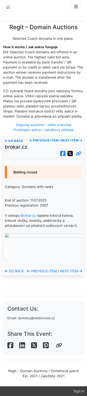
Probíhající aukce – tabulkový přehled (43, 130)
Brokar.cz (28, 215)
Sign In (78, 391)
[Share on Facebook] (10, 345)
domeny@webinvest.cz (36, 318)
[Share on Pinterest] (46, 345)
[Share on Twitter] (34, 345)
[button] (78, 153)
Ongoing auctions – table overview (43, 125)
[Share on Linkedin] (22, 345)
